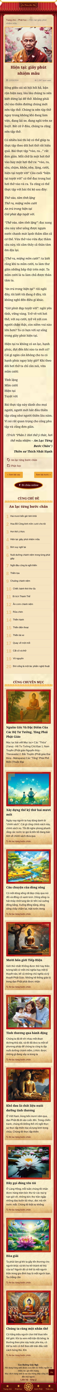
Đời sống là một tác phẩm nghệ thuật (31, 666)
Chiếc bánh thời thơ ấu (24, 588)
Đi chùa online (30, 485)
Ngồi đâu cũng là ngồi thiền (23, 565)
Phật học (22, 20)
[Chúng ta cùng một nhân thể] (28, 1308)
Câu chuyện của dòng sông (25, 887)
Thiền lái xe (18, 635)
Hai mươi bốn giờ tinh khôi (23, 516)
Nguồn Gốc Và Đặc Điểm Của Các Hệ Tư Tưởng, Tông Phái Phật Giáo (27, 732)
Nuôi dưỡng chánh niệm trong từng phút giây (30, 556)
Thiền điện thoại (20, 627)
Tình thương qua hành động (27, 1033)
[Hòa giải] (28, 1235)
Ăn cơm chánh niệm (23, 604)
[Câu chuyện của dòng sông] (28, 866)
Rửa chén (18, 612)
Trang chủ (11, 20)
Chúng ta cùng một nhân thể (27, 1329)
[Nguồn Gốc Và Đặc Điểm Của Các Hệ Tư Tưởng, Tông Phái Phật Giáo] (28, 706)
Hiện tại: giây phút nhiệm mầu (25, 539)
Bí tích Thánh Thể (21, 596)
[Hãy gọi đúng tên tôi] (28, 1162)
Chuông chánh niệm (20, 580)
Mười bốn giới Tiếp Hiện (24, 960)
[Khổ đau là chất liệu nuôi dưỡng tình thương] (28, 1085)
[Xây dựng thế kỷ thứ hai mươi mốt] (28, 789)
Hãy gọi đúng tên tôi (21, 1183)
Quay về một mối (21, 643)
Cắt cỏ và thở (19, 650)
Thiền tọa (14, 573)
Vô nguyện (18, 658)
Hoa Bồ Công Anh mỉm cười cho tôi (28, 523)
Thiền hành (18, 619)
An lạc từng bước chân (24, 460)
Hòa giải (12, 1256)
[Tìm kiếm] (28, 1386)
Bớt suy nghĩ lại (18, 547)
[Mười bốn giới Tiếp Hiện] (28, 939)
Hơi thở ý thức (17, 531)
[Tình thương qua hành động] (28, 1012)
